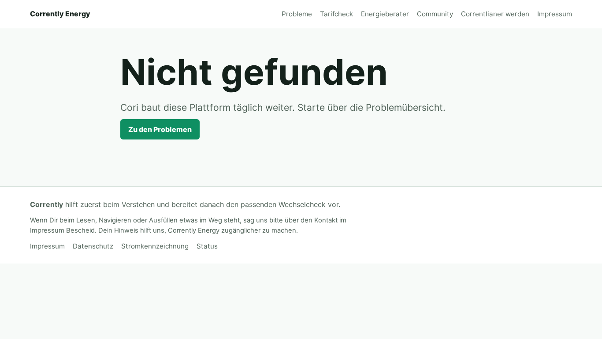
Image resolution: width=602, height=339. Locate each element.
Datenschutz (93, 246)
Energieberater (385, 14)
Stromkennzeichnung (155, 246)
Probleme (297, 14)
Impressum (554, 14)
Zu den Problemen (160, 129)
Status (207, 246)
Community (435, 14)
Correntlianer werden (495, 14)
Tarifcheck (336, 14)
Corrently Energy (60, 13)
